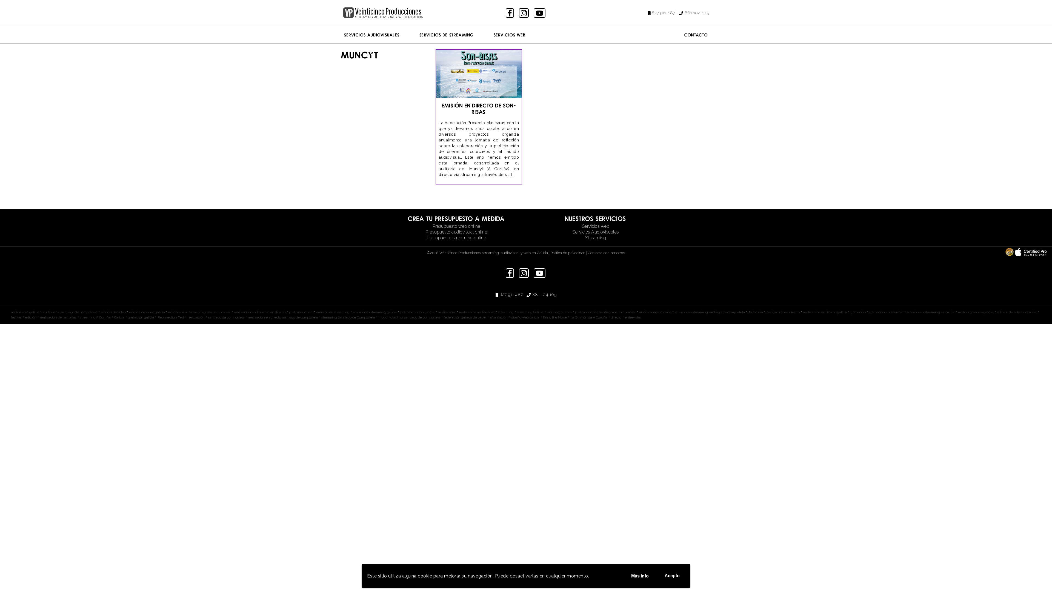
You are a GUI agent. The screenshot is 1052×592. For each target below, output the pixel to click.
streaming (505, 312)
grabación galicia (141, 317)
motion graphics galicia (975, 312)
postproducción (301, 312)
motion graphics (559, 312)
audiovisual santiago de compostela (70, 312)
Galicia (119, 317)
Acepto (672, 575)
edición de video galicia (147, 312)
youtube (540, 13)
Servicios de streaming (446, 34)
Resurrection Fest (171, 317)
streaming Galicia (530, 312)
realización (196, 317)
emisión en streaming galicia (375, 312)
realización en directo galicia (825, 312)
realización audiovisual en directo (259, 312)
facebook (510, 13)
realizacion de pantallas (58, 317)
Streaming (595, 237)
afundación (499, 317)
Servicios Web (510, 34)
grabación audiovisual (886, 312)
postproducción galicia (417, 312)
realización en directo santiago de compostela (283, 317)
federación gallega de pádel (465, 317)
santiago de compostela (226, 317)
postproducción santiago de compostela (605, 312)
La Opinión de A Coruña (588, 317)
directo (616, 317)
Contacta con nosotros (606, 253)
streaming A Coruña (95, 317)
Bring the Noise (555, 317)
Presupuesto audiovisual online (456, 232)
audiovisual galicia (25, 312)
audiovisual (447, 312)
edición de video (113, 312)
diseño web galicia (525, 317)
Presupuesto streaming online (456, 237)
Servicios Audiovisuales (372, 34)
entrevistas (633, 317)
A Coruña (755, 312)
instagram (524, 13)
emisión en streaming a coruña (930, 312)
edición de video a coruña (1016, 312)
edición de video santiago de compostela (199, 312)
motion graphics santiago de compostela (409, 317)
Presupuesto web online (456, 226)
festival (16, 317)
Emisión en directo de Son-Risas (479, 108)
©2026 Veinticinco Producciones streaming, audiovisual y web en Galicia (487, 253)
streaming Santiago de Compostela (348, 317)
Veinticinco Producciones (388, 11)
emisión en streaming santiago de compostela (710, 312)
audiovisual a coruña (655, 312)
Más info (640, 576)
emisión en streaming (332, 312)
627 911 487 (663, 12)
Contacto (696, 34)
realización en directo (783, 312)
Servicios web (596, 226)
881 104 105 (697, 12)
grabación (858, 312)
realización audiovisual (476, 312)
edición (30, 317)
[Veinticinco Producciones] (348, 16)
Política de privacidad (567, 253)
